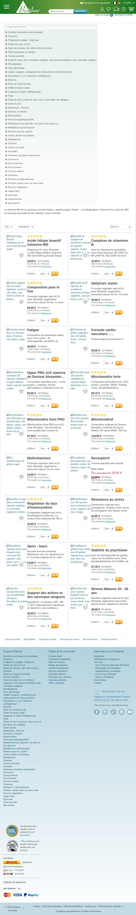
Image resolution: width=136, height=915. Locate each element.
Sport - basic (37, 546)
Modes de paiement (58, 665)
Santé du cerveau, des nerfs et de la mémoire (30, 48)
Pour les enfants (16, 171)
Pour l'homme (14, 167)
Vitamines (13, 175)
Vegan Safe (13, 191)
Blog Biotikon (30, 639)
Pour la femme (15, 163)
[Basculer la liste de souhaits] (21, 255)
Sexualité (12, 151)
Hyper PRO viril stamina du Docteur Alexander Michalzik (46, 375)
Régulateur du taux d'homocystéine (42, 505)
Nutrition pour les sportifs (20, 131)
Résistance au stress (107, 499)
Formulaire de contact (69, 639)
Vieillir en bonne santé (18, 88)
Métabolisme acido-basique (21, 127)
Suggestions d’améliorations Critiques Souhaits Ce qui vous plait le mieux (112, 698)
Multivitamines (39, 458)
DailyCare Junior (104, 283)
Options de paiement (14, 882)
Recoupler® (100, 458)
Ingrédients (24, 227)
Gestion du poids (16, 147)
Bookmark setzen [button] (109, 639)
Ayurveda (12, 195)
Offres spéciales (56, 683)
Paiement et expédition (60, 659)
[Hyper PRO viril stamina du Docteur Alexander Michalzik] (16, 384)
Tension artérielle (16, 56)
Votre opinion (100, 680)
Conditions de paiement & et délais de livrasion (78, 911)
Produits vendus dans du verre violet (25, 183)
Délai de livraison (57, 662)
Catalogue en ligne (47, 639)
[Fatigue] (16, 341)
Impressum (91, 906)
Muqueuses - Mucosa (18, 107)
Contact (98, 683)
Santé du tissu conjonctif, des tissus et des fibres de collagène (38, 100)
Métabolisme (14, 139)
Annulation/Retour (57, 674)
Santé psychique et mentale (21, 52)
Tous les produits (12, 639)
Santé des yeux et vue (19, 44)
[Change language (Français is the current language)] (117, 2)
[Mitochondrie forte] (80, 384)
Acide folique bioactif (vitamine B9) (44, 242)
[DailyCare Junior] (80, 294)
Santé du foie (14, 103)
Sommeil (12, 143)
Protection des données (60, 677)
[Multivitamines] (16, 469)
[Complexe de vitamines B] (80, 248)
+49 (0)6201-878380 (123, 15)
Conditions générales (59, 668)
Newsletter (99, 656)
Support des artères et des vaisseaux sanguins (46, 595)
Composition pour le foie (43, 289)
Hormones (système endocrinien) (24, 155)
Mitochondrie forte (106, 376)
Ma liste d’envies (90, 639)
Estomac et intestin (17, 111)
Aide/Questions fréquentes (107, 659)
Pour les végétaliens (18, 187)
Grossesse (13, 159)
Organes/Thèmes (16, 26)
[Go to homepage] (27, 7)
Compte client (55, 656)
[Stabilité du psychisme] (80, 557)
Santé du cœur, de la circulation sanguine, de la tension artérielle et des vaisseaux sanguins (52, 60)
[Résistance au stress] (80, 510)
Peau (10, 96)
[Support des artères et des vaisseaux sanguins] (16, 600)
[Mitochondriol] (80, 426)
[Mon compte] (102, 9)
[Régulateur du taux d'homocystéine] (16, 510)
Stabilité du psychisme (109, 550)
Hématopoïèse (15, 64)
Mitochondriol (102, 419)
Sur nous (98, 662)
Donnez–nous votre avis (113, 691)
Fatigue (33, 330)
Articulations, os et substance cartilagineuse (29, 76)
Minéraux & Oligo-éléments (21, 179)
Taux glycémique (16, 68)
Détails (30, 273)
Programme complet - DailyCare (23, 40)
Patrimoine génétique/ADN (21, 119)
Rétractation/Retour (74, 906)
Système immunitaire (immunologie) (25, 32)
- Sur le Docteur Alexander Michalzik (111, 665)
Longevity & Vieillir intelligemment (24, 92)
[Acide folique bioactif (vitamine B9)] (16, 248)
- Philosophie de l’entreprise (107, 668)
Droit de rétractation (58, 671)
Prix (7, 227)
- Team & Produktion (104, 677)
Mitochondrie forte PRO (46, 419)
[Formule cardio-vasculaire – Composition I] (80, 341)
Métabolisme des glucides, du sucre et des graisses (33, 123)
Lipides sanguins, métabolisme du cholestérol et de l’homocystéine (40, 72)
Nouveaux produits (58, 680)
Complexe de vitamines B (109, 242)
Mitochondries (15, 115)
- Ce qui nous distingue (105, 674)
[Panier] (131, 10)
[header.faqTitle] (124, 10)
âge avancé (13, 203)
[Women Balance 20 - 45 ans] (80, 600)
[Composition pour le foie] (16, 294)
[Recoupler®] (80, 469)
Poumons (12, 36)
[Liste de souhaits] (108, 9)
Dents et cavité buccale (19, 84)
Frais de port (46, 266)
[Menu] (6, 7)
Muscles (12, 80)
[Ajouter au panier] (55, 273)
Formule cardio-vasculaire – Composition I (103, 332)
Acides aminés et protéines (21, 135)
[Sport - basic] (16, 557)
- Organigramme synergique (107, 671)
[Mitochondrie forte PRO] (16, 426)
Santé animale (15, 199)
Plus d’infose (27, 841)
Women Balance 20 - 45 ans (109, 591)
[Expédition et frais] (116, 10)
